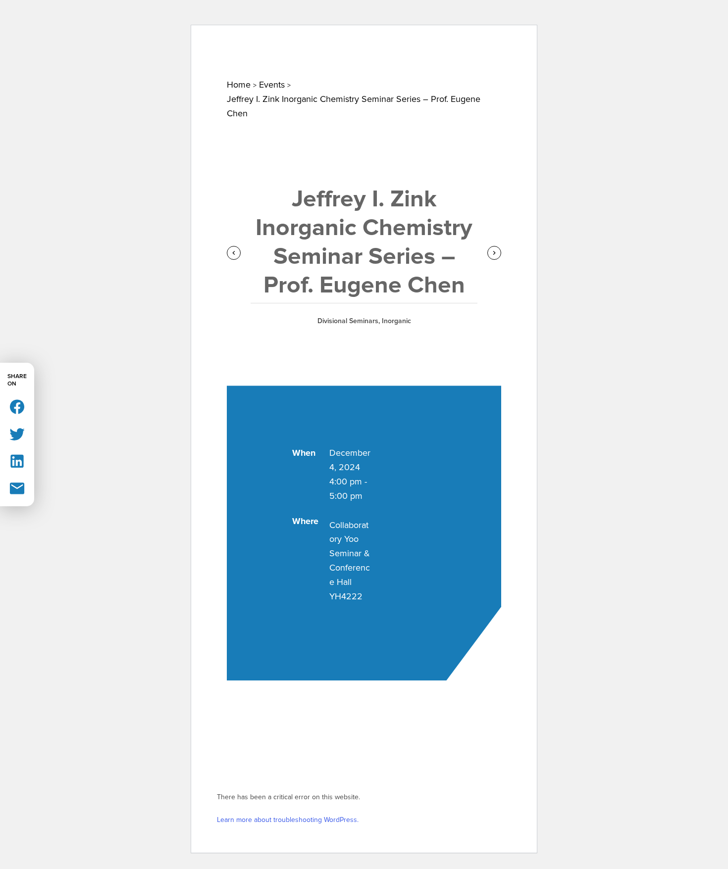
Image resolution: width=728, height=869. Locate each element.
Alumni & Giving (614, 57)
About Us (99, 57)
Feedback (603, 19)
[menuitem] (99, 58)
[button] (645, 22)
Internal (548, 19)
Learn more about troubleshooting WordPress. (288, 820)
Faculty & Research (373, 57)
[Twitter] (17, 433)
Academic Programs (498, 57)
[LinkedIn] (17, 460)
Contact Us (491, 19)
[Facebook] (17, 406)
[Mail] (17, 487)
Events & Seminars (251, 57)
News (164, 57)
